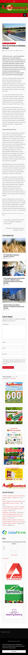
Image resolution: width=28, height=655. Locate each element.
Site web (4, 354)
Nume (4, 342)
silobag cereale (7, 213)
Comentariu (5, 324)
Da (4, 547)
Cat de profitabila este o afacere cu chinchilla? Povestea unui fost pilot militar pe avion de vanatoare (13, 508)
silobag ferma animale (15, 213)
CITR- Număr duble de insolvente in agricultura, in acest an (11, 255)
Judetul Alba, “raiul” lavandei (9, 512)
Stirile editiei (12, 43)
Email (4, 348)
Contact (4, 525)
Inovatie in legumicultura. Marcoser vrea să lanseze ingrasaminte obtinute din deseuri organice (12, 516)
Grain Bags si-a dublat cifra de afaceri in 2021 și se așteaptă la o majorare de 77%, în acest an (14, 221)
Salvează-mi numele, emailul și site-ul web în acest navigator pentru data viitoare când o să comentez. (13, 361)
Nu (4, 549)
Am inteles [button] (14, 651)
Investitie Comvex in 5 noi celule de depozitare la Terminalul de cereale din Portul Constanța (13, 306)
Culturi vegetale (6, 43)
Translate (13, 378)
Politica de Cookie (5, 632)
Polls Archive (5, 558)
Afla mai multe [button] (12, 647)
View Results (14, 555)
